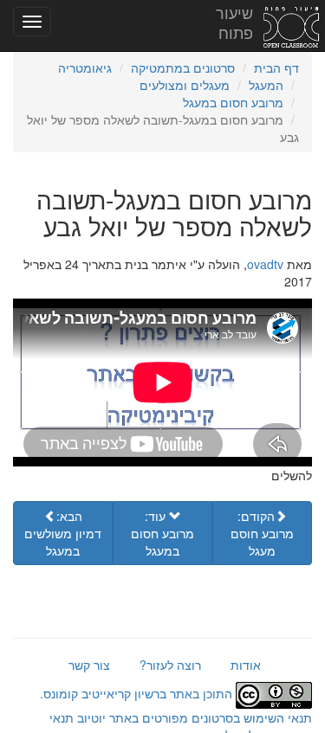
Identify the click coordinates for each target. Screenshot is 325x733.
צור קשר (89, 664)
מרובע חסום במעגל (233, 102)
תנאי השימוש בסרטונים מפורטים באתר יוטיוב (193, 717)
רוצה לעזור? (170, 664)
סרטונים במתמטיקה (183, 67)
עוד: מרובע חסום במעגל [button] (162, 533)
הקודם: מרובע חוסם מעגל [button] (262, 533)
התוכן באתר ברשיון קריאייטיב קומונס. (138, 693)
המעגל (266, 84)
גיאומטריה (85, 67)
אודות (246, 664)
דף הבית (276, 67)
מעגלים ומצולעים (185, 84)
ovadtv (265, 264)
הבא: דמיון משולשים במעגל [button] (62, 533)
